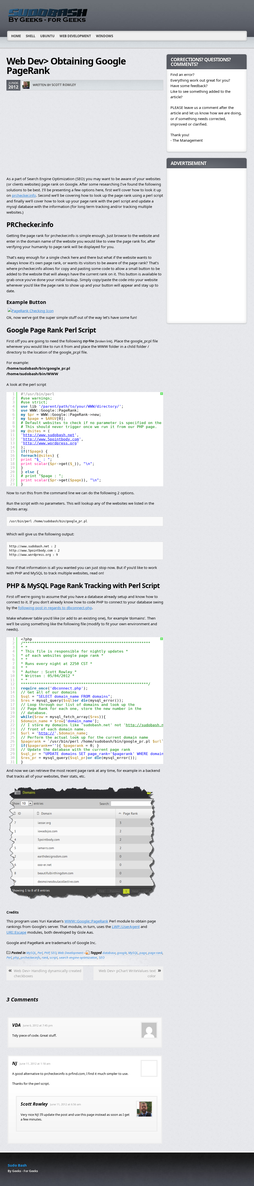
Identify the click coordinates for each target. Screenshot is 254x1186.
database (109, 953)
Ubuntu (47, 36)
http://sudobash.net (147, 725)
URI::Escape (16, 932)
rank (45, 957)
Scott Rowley (64, 85)
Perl (40, 953)
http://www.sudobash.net (48, 435)
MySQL (31, 953)
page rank (155, 953)
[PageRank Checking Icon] (30, 310)
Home (16, 36)
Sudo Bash (17, 1165)
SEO (53, 953)
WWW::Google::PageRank (86, 921)
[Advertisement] (84, 133)
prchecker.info (24, 195)
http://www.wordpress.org (50, 443)
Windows (104, 36)
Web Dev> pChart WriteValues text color (127, 973)
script (54, 957)
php (16, 957)
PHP (46, 953)
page (143, 953)
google (122, 953)
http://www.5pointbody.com (51, 439)
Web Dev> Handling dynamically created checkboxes (47, 973)
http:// (46, 733)
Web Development (75, 36)
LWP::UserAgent (126, 926)
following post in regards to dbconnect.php (55, 607)
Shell (30, 36)
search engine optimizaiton (78, 957)
